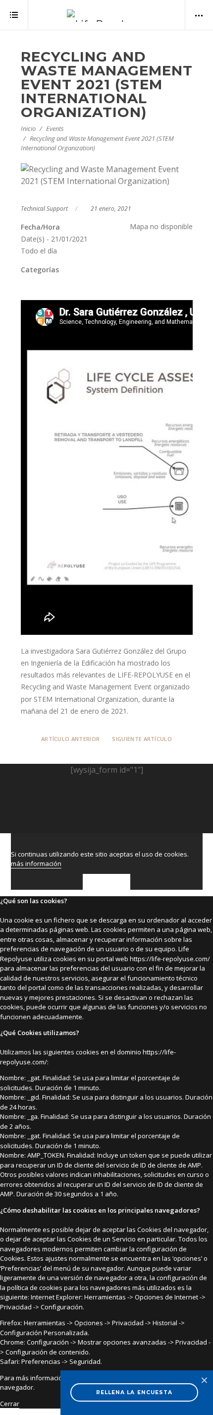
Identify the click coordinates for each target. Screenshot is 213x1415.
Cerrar (9, 1403)
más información (36, 863)
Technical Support (44, 208)
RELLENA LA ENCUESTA (134, 1392)
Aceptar (106, 881)
